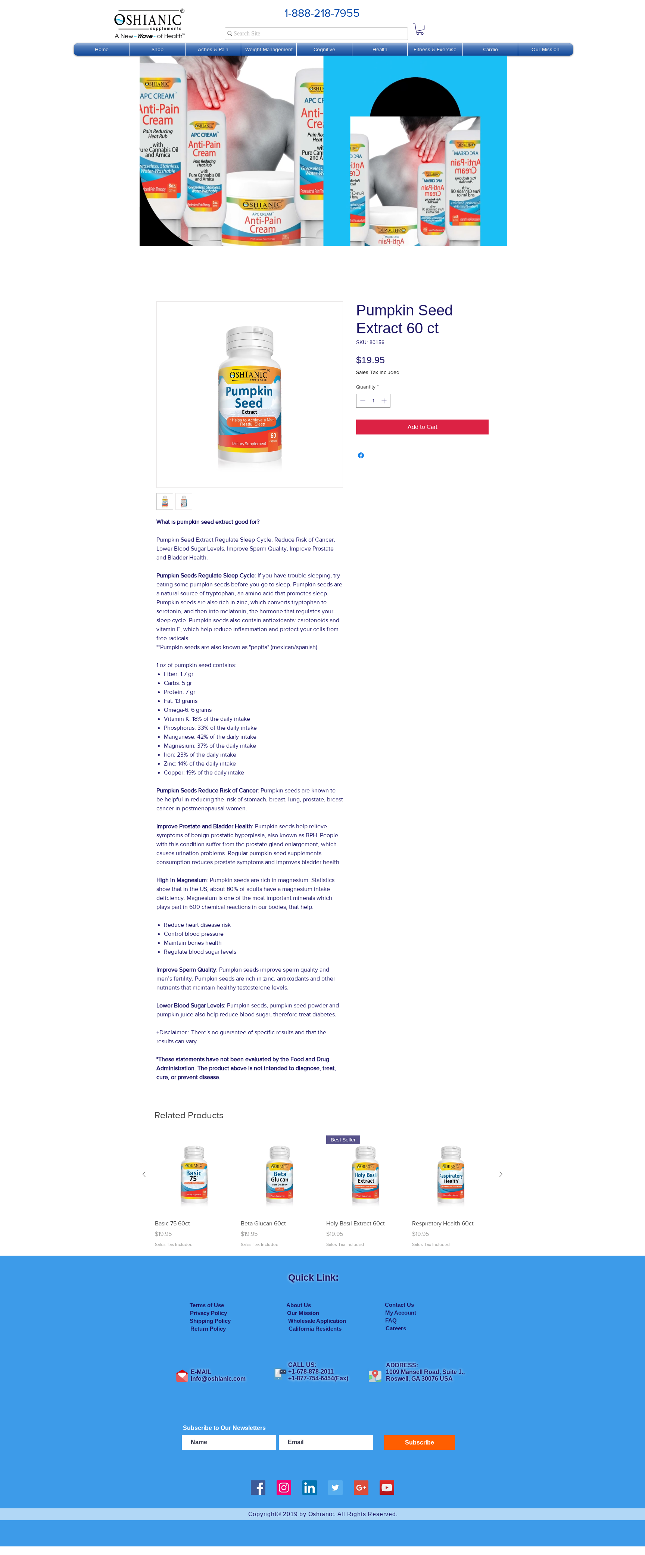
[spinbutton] (373, 400)
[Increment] (384, 400)
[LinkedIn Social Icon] (309, 1487)
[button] (420, 29)
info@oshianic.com (218, 1378)
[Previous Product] (144, 1174)
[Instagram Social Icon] (284, 1487)
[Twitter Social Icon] (335, 1487)
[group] (322, 1191)
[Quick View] (194, 1174)
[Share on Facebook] (360, 455)
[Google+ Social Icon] (361, 1487)
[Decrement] (362, 400)
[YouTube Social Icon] (387, 1487)
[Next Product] (500, 1174)
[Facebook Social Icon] (258, 1487)
